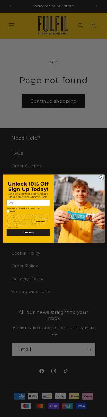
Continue (28, 232)
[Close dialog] (101, 177)
